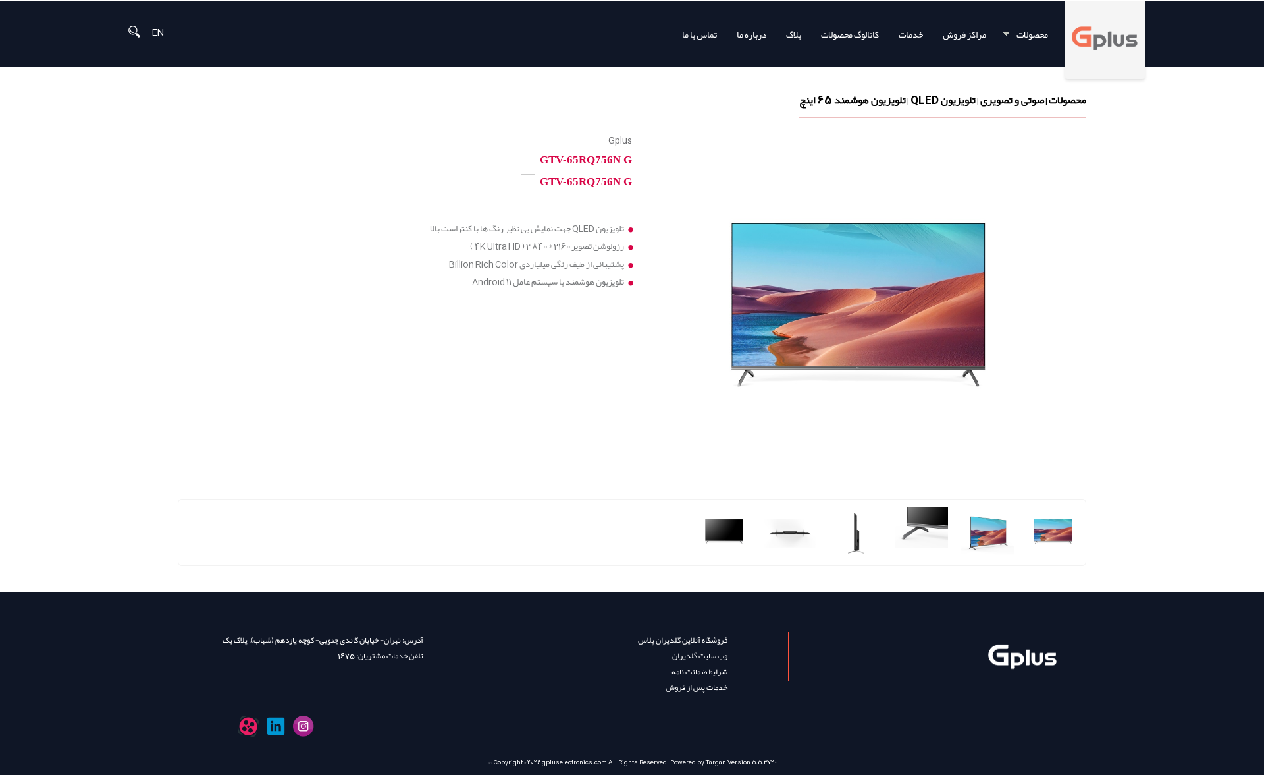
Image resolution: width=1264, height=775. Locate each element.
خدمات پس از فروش (696, 687)
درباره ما (751, 34)
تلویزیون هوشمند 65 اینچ (852, 100)
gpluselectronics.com (574, 762)
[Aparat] (248, 726)
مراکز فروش (964, 34)
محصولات (1036, 34)
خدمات (911, 34)
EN (158, 31)
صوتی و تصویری (1012, 100)
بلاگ (793, 34)
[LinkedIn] (276, 726)
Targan (716, 762)
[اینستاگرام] (303, 726)
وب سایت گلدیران (699, 656)
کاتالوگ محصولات (850, 34)
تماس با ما (699, 34)
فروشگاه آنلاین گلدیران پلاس (682, 640)
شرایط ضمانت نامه (699, 671)
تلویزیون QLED (943, 100)
